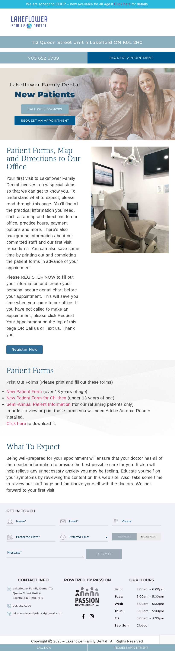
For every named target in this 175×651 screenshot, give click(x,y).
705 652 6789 (22, 605)
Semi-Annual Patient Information (38, 404)
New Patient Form (24, 391)
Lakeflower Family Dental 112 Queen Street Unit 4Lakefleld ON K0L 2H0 (33, 593)
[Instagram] (92, 616)
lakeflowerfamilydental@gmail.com (38, 613)
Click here (122, 4)
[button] (164, 22)
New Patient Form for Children (36, 398)
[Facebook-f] (83, 616)
